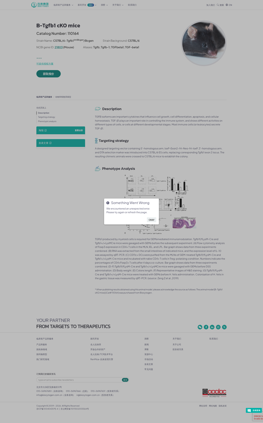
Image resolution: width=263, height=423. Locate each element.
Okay (151, 219)
